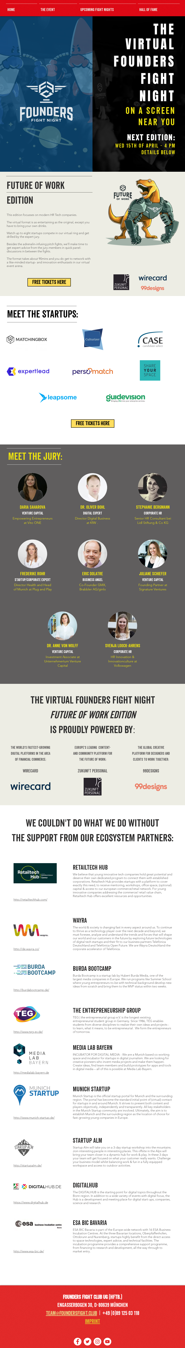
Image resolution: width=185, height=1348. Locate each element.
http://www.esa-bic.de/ (29, 1251)
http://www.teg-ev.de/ (28, 1032)
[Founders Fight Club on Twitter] (87, 1341)
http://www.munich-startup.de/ (34, 1117)
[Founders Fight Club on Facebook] (77, 1341)
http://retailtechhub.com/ (30, 899)
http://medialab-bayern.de (31, 1072)
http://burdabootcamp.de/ (31, 990)
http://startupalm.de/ (28, 1165)
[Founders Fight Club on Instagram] (97, 1341)
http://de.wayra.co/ (26, 949)
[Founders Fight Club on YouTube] (107, 1341)
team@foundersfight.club (71, 1313)
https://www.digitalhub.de (31, 1202)
